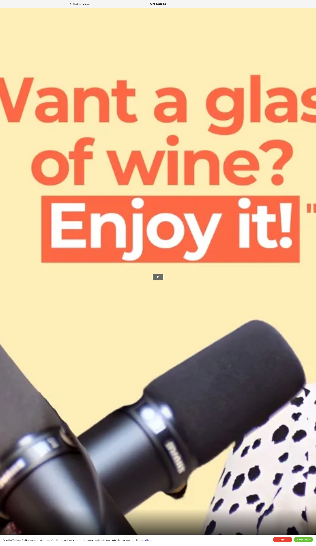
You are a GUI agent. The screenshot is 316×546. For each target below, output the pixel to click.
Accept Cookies (303, 540)
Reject (282, 540)
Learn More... (146, 540)
